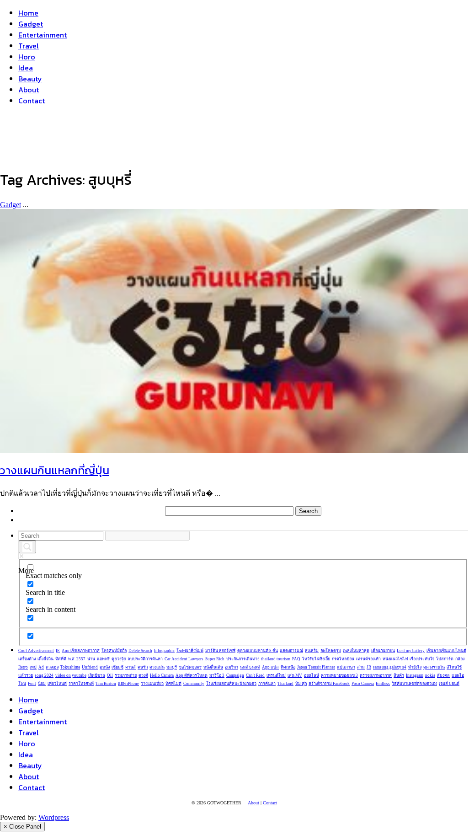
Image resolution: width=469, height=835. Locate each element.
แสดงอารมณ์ (291, 650)
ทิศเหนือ (288, 667)
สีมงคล (443, 675)
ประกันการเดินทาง (242, 659)
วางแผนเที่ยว (152, 683)
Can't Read (255, 675)
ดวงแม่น (157, 667)
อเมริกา (231, 667)
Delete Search (140, 650)
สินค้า (399, 675)
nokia (430, 675)
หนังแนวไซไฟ (395, 659)
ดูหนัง (105, 667)
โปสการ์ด (444, 659)
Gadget (30, 23)
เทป (33, 667)
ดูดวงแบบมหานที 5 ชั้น (257, 650)
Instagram (414, 675)
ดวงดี (143, 675)
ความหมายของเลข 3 (339, 675)
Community (193, 683)
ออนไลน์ (311, 675)
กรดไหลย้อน (343, 659)
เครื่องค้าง (27, 659)
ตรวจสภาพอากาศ (376, 675)
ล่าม (361, 667)
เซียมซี (117, 667)
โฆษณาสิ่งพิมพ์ (189, 650)
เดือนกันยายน (383, 650)
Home (28, 12)
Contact (31, 100)
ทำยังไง (414, 667)
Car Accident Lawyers (184, 659)
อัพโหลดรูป (330, 650)
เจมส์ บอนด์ (449, 683)
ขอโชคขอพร (190, 667)
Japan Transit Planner (316, 667)
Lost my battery (411, 650)
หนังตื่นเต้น (213, 667)
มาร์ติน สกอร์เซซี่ (220, 650)
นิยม (42, 683)
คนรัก (143, 667)
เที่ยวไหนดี (57, 683)
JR (369, 667)
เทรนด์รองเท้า (368, 659)
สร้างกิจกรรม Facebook (329, 683)
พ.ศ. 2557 (76, 659)
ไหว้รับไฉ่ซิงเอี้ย (316, 659)
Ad (41, 667)
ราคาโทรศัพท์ (81, 683)
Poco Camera (363, 683)
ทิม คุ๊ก (301, 683)
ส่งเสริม (312, 650)
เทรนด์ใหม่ (276, 675)
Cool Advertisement (36, 650)
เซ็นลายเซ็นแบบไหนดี (446, 650)
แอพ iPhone (128, 683)
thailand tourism (275, 659)
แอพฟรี (103, 659)
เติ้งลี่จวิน (45, 659)
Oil (110, 675)
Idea (25, 67)
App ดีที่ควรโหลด (192, 675)
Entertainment (42, 34)
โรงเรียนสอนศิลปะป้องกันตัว (231, 683)
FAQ (296, 659)
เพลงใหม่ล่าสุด (356, 650)
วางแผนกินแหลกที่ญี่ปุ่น (54, 470)
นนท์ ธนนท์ (250, 667)
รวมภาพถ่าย (126, 675)
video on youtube (70, 675)
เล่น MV (295, 675)
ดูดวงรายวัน (434, 667)
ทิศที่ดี (60, 659)
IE (58, 650)
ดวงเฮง (52, 667)
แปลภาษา (346, 667)
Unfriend (90, 667)
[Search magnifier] (27, 547)
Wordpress (53, 817)
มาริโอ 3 (216, 675)
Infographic (164, 650)
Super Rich (214, 659)
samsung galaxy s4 (389, 667)
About (28, 89)
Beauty (30, 78)
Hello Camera (162, 675)
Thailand (285, 683)
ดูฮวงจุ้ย (119, 659)
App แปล (270, 667)
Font (32, 683)
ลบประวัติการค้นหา (145, 659)
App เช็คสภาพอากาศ (81, 650)
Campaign (235, 675)
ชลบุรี (171, 667)
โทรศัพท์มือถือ (114, 650)
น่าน (91, 659)
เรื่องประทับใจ (422, 659)
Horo (26, 56)
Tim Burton (106, 683)
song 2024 (44, 675)
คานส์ (130, 667)
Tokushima (70, 667)
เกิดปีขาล (96, 675)
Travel (28, 45)
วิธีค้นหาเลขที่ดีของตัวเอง (414, 683)
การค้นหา (267, 683)
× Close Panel (22, 826)
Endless (383, 683)
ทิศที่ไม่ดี (173, 683)
